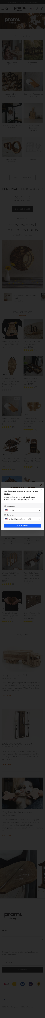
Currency (10, 515)
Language (11, 506)
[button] (22, 510)
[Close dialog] (41, 490)
